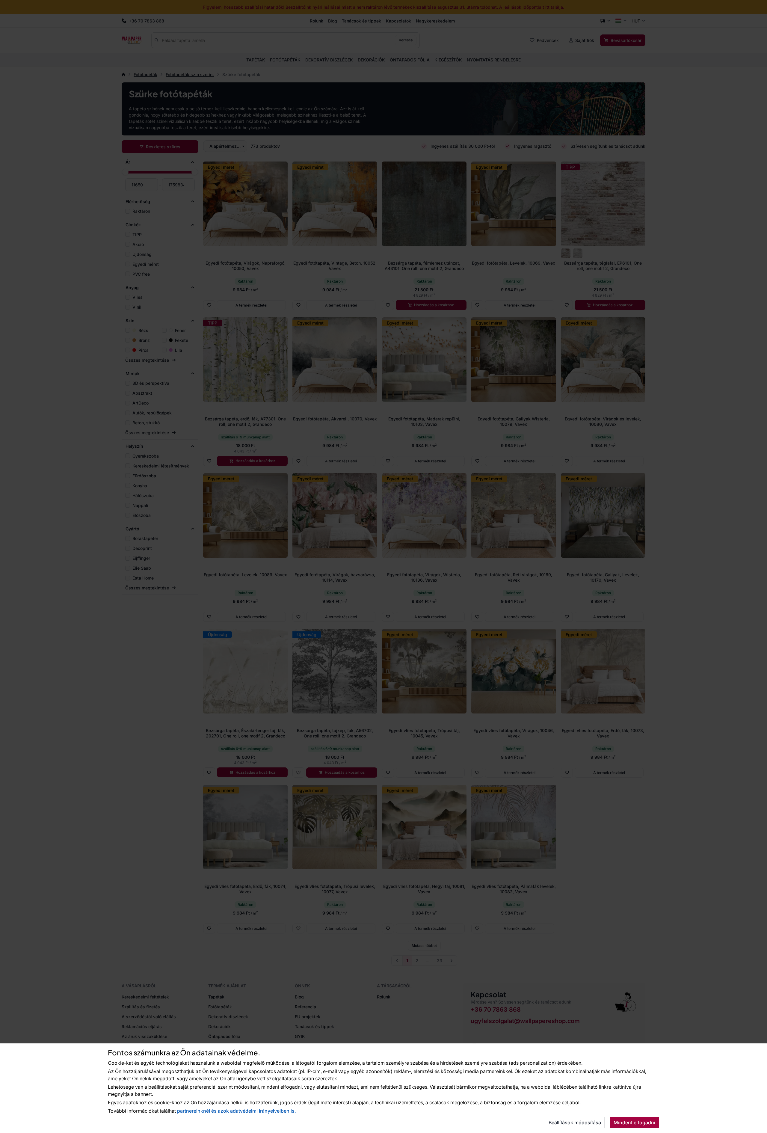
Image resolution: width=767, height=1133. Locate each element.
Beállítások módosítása (575, 1123)
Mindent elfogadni (634, 1123)
